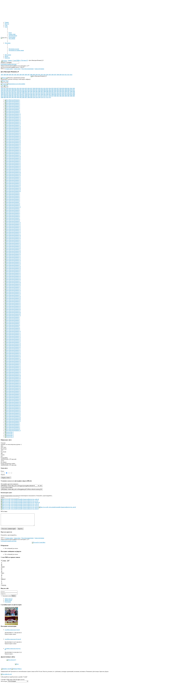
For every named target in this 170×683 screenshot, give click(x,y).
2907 (55, 74)
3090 (7, 97)
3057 (2, 96)
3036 (20, 94)
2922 (18, 88)
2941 (68, 88)
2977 (15, 91)
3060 (10, 96)
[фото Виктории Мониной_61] (13, 301)
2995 (63, 91)
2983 (31, 91)
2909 (60, 74)
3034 (15, 94)
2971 (74, 90)
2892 (15, 74)
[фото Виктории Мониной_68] (13, 312)
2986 (39, 91)
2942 (71, 88)
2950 (18, 90)
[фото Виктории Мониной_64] (13, 306)
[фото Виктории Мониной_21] (13, 131)
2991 (52, 91)
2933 (47, 88)
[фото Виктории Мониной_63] (13, 304)
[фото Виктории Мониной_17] (13, 125)
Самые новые (17, 68)
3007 (20, 93)
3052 (63, 94)
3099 (31, 97)
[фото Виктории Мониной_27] (13, 139)
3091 (10, 97)
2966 (60, 90)
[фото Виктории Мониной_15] (13, 122)
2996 (66, 91)
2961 (47, 90)
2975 (10, 91)
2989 (47, 91)
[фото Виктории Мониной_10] (13, 114)
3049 (55, 94)
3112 (47, 97)
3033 (12, 94)
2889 (7, 74)
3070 (34, 96)
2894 (20, 74)
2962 (50, 90)
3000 (2, 93)
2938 (60, 88)
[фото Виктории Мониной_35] (13, 152)
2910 (63, 74)
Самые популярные (39, 68)
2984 (34, 91)
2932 (44, 88)
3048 (52, 94)
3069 (31, 96)
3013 (34, 93)
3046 (47, 94)
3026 (68, 93)
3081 (58, 96)
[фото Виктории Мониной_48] (13, 172)
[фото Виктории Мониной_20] (13, 130)
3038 (26, 94)
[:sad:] (57, 507)
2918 (7, 88)
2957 (36, 90)
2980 (23, 91)
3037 (23, 94)
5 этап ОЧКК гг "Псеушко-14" (20, 60)
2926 (28, 88)
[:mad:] (19, 507)
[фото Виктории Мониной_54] (13, 181)
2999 (74, 91)
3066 (26, 96)
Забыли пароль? (8, 598)
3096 (23, 97)
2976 (12, 91)
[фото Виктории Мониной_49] (13, 174)
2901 (39, 74)
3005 (15, 93)
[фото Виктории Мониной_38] (13, 156)
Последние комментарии (27, 68)
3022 (58, 93)
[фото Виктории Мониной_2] (12, 101)
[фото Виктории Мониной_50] (13, 175)
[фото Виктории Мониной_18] (13, 126)
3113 (50, 97)
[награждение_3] (9, 435)
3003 (10, 93)
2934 (50, 88)
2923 (20, 88)
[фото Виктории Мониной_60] (13, 191)
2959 (42, 90)
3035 (18, 94)
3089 (4, 97)
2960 (44, 90)
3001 (4, 93)
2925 (26, 88)
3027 (71, 93)
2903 (44, 74)
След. (2, 85)
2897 (28, 74)
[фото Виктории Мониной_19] (13, 128)
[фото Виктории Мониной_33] (13, 148)
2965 (58, 90)
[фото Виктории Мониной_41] (13, 161)
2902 (42, 74)
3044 (42, 94)
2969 (68, 90)
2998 (71, 91)
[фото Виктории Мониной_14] (13, 120)
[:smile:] (20, 499)
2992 (55, 91)
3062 (15, 96)
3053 (66, 94)
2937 (58, 88)
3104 (36, 97)
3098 (28, 97)
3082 (60, 96)
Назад (7, 80)
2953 (26, 90)
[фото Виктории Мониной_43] (13, 164)
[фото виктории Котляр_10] (11, 624)
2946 (7, 90)
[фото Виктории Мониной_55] (13, 183)
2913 (68, 74)
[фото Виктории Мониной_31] (13, 145)
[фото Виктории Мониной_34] (13, 150)
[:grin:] (20, 502)
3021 (55, 93)
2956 (34, 90)
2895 (23, 74)
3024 (63, 93)
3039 (28, 94)
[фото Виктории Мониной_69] (13, 314)
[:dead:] (20, 508)
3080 (55, 96)
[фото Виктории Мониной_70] (13, 315)
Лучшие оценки (9, 68)
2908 (58, 74)
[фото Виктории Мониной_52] (13, 178)
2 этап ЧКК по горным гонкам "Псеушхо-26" (13, 639)
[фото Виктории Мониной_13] (13, 119)
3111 (44, 97)
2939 (63, 88)
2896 (26, 74)
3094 (18, 97)
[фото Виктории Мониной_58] (13, 188)
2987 (42, 91)
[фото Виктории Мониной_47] (13, 170)
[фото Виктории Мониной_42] (13, 163)
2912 (66, 74)
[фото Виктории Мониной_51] (13, 177)
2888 (4, 74)
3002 (7, 93)
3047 (50, 94)
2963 (52, 90)
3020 (52, 93)
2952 (23, 90)
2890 (10, 74)
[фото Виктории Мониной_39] (13, 158)
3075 (42, 96)
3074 (39, 96)
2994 (60, 91)
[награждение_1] (9, 432)
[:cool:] (19, 501)
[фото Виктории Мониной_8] (12, 111)
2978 (18, 91)
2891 (12, 74)
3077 (47, 96)
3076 (44, 96)
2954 (28, 90)
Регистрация (8, 601)
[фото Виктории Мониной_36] (13, 153)
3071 (36, 96)
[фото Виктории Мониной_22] (13, 133)
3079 (52, 96)
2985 (36, 91)
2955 (31, 90)
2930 (39, 88)
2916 (2, 88)
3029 (2, 94)
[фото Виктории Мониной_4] (12, 104)
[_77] (11, 615)
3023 (60, 93)
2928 (34, 88)
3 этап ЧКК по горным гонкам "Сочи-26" (12, 629)
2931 (42, 88)
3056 (74, 94)
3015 (39, 93)
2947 (10, 90)
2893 (18, 74)
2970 (71, 90)
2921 (15, 88)
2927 (31, 88)
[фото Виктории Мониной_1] (12, 100)
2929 (36, 88)
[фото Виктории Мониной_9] (12, 112)
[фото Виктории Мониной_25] (13, 246)
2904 (47, 74)
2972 (2, 91)
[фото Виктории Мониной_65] (13, 307)
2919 (10, 88)
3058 (4, 96)
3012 (31, 93)
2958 (39, 90)
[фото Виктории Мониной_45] (13, 167)
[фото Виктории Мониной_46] (13, 169)
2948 (12, 90)
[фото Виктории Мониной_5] (12, 106)
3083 (63, 96)
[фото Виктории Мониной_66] (13, 309)
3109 (39, 97)
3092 (12, 97)
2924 (23, 88)
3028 (74, 93)
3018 (47, 93)
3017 (44, 93)
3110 (42, 97)
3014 (36, 93)
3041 (34, 94)
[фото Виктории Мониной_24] (13, 136)
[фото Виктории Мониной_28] (13, 141)
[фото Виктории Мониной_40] (13, 159)
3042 (36, 94)
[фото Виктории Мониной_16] (13, 123)
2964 (55, 90)
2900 (36, 74)
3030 (4, 94)
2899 (34, 74)
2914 (71, 74)
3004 (12, 93)
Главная (10, 60)
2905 (50, 74)
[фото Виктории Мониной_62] (13, 303)
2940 (66, 88)
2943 (74, 88)
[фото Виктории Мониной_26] (13, 137)
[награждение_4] (9, 436)
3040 (31, 94)
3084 (66, 96)
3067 (28, 96)
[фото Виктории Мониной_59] (13, 189)
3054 (68, 94)
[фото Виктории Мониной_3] (12, 103)
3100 (34, 97)
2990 (50, 91)
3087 (74, 96)
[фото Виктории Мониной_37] (13, 155)
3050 (58, 94)
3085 (68, 96)
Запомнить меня (7, 596)
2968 (66, 90)
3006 (18, 93)
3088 (2, 97)
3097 (26, 97)
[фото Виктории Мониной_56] (13, 185)
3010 (26, 93)
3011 (28, 93)
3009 (23, 93)
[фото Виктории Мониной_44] (13, 166)
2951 (20, 90)
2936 (55, 88)
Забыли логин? (8, 600)
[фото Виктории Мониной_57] (13, 186)
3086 (71, 96)
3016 (42, 93)
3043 (39, 94)
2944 (2, 90)
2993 (58, 91)
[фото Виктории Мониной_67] (13, 311)
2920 (12, 88)
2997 (68, 91)
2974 (7, 91)
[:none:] (20, 505)
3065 (23, 96)
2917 (4, 88)
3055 (71, 94)
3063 (18, 96)
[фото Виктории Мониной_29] (13, 142)
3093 (15, 97)
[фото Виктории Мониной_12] (13, 117)
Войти (13, 596)
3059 (7, 96)
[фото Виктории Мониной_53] (13, 180)
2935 (52, 88)
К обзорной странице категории (8, 64)
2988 (44, 91)
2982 (28, 91)
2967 (63, 90)
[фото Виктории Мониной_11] (13, 115)
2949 (15, 90)
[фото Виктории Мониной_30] (13, 144)
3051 (60, 94)
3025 (66, 93)
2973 (4, 91)
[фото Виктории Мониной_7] (12, 109)
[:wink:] (20, 504)
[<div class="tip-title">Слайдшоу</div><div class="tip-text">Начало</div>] (3, 77)
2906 (52, 74)
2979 (20, 91)
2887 (2, 74)
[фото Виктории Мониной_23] (13, 134)
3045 (44, 94)
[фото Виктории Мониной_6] (12, 108)
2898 (31, 74)
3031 (7, 94)
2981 (26, 91)
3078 (50, 96)
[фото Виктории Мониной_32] (13, 147)
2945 (4, 90)
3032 (10, 94)
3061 (12, 96)
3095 (20, 97)
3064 (20, 96)
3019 (50, 93)
